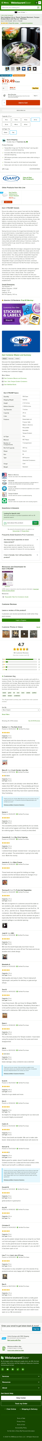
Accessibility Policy (21, 1428)
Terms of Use (16, 531)
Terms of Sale (21, 1418)
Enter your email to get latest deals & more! (20, 1326)
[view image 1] (6, 634)
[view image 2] (15, 634)
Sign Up (36, 1329)
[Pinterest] (22, 1369)
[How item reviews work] (28, 655)
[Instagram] (2, 1369)
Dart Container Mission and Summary (16, 355)
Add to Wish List (21, 110)
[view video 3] (24, 634)
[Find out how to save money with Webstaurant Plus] (2, 193)
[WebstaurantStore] (21, 1357)
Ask (35, 523)
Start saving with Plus (14, 1340)
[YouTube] (7, 1369)
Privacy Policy (25, 531)
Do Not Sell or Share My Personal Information (21, 1431)
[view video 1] (5, 925)
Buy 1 (3, 78)
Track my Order (21, 1404)
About (4, 358)
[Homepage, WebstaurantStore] (21, 3)
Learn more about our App (15, 1350)
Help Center (21, 1398)
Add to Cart (8, 202)
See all (38, 627)
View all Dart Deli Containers (28, 178)
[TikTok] (17, 1369)
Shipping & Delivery (29, 1409)
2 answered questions (26, 23)
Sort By (4, 707)
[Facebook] (12, 1369)
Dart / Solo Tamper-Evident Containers (15, 381)
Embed (17, 358)
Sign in (35, 95)
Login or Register (21, 620)
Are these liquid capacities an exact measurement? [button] (16, 541)
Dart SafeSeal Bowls (10, 384)
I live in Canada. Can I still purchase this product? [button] (18, 556)
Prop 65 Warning (27, 300)
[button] (7, 68)
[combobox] (21, 7)
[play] (21, 341)
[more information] (27, 142)
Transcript (10, 358)
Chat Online (11, 1409)
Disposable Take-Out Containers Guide (22, 597)
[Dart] (11, 178)
